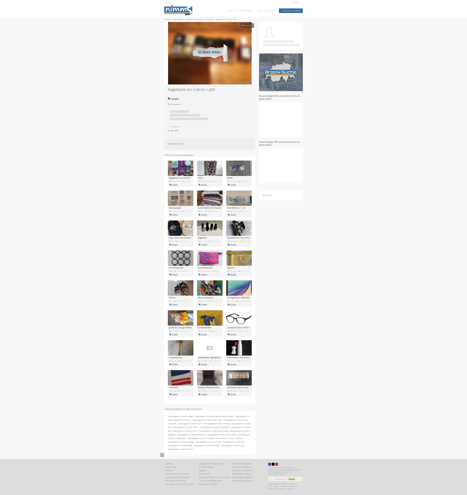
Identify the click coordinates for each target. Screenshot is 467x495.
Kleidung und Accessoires (195, 19)
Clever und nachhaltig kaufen (211, 480)
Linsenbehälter (205, 327)
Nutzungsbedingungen (279, 472)
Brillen (230, 178)
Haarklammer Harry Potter (239, 237)
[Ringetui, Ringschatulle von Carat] (210, 377)
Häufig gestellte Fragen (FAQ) (210, 463)
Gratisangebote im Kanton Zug (232, 445)
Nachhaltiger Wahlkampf (242, 477)
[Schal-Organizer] (180, 258)
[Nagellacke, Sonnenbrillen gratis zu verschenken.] (180, 168)
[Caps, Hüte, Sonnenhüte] (180, 228)
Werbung (271, 489)
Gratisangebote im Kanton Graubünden (215, 427)
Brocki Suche (268, 195)
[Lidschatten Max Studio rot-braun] (239, 377)
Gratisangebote (245, 10)
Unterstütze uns (273, 484)
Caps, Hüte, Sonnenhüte (180, 237)
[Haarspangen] (180, 198)
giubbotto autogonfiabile (180, 327)
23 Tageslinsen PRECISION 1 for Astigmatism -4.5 (249, 297)
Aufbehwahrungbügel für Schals (212, 357)
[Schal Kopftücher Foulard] (210, 198)
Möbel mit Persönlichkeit (242, 470)
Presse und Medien (288, 486)
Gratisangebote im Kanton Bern (190, 423)
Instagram (280, 464)
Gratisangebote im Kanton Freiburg (216, 423)
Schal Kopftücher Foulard (209, 207)
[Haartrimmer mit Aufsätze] (239, 348)
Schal (200, 178)
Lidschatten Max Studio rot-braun (242, 387)
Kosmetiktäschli (205, 267)
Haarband (173, 387)
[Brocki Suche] (281, 72)
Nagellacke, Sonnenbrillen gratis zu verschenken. (191, 178)
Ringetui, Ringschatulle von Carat (213, 387)
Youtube (276, 464)
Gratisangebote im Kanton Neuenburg (213, 431)
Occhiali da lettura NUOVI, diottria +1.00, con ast (249, 327)
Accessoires (210, 19)
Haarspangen (175, 207)
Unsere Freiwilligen (206, 467)
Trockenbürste (175, 357)
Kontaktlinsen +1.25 (236, 207)
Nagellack (202, 237)
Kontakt (284, 484)
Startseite (230, 10)
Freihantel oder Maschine (242, 480)
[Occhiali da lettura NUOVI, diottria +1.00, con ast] (239, 318)
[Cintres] (180, 288)
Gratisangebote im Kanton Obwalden (191, 434)
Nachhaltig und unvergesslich (177, 477)
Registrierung (170, 467)
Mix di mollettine (205, 297)
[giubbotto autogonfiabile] (180, 318)
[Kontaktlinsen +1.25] (239, 198)
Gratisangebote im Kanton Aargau (180, 416)
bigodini (231, 267)
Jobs (269, 486)
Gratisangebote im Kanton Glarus (185, 427)
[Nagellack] (210, 228)
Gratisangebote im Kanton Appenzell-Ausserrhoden (214, 416)
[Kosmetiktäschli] (210, 258)
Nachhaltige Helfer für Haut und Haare (215, 477)
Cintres (172, 297)
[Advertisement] (281, 120)
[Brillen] (239, 168)
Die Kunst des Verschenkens (177, 474)
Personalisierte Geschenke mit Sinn (179, 484)
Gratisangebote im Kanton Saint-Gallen (221, 434)
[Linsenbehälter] (210, 318)
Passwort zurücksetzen (241, 467)
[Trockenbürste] (180, 348)
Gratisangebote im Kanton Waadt (206, 445)
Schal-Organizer (176, 267)
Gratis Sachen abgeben (290, 10)
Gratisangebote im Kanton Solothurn (229, 438)
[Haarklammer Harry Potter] (239, 228)
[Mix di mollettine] (210, 288)
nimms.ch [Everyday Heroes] (284, 468)
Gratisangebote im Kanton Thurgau (181, 442)
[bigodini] (239, 258)
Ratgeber (202, 470)
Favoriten (169, 470)
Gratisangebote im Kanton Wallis (180, 445)
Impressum (291, 489)
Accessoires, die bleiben (208, 484)
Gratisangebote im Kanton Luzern (185, 431)
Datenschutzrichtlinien (276, 474)
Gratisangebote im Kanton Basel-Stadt (207, 420)
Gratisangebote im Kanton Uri (234, 442)
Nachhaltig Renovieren (241, 474)
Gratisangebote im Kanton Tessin (208, 442)
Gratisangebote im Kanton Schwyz (201, 438)
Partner (276, 486)
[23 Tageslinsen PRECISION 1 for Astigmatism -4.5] (239, 288)
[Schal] (210, 168)
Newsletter (280, 489)
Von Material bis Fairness (175, 480)
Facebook (269, 464)
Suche (259, 10)
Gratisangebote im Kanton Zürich (180, 449)
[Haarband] (180, 377)
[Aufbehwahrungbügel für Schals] (210, 348)
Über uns (270, 10)
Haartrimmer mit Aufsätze (239, 357)
